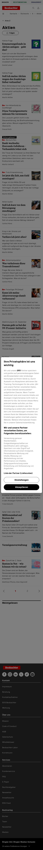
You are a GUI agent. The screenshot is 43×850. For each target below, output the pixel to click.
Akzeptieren (21, 487)
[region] (21, 425)
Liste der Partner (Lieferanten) (18, 473)
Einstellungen (22, 480)
